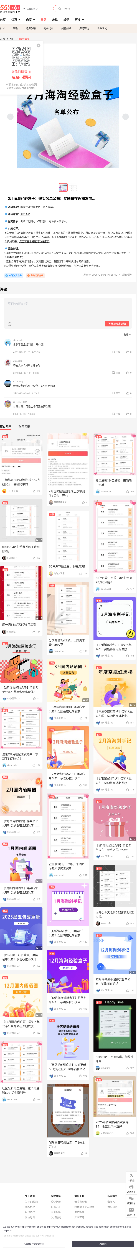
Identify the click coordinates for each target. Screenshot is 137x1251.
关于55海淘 (31, 1201)
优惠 (14, 19)
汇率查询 (79, 1217)
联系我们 (56, 1207)
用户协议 (30, 1212)
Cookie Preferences (34, 1244)
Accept (103, 1244)
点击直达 (25, 214)
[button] (30, 9)
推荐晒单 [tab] (5, 426)
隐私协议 (30, 1207)
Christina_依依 (20, 402)
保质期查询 (80, 1201)
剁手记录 (49, 28)
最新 (15, 28)
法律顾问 (56, 1217)
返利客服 (56, 1212)
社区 (2, 28)
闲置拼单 (66, 28)
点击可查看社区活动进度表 (34, 241)
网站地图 (30, 1217)
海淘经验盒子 (37, 275)
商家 (29, 19)
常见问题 (56, 1201)
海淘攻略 (31, 28)
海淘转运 (84, 28)
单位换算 (79, 1212)
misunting (18, 381)
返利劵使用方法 (13, 257)
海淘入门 (112, 1201)
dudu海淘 (17, 361)
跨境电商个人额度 (84, 1207)
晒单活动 (102, 28)
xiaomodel (18, 340)
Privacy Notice (47, 1236)
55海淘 (10, 9)
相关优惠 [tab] (24, 426)
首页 (2, 38)
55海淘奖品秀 (15, 275)
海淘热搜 (112, 1207)
